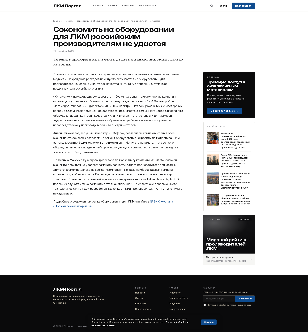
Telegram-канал (177, 309)
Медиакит (174, 303)
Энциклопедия (147, 5)
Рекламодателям (178, 298)
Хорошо (209, 322)
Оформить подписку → (224, 110)
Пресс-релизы (143, 309)
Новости (98, 5)
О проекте (175, 292)
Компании (128, 5)
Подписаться (243, 5)
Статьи (112, 5)
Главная (57, 21)
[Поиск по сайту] (211, 6)
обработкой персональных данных (234, 305)
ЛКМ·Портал (67, 6)
